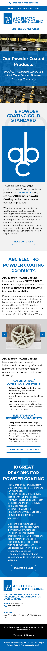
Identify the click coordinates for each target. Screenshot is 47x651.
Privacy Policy (13, 645)
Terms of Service (27, 645)
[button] (4, 334)
